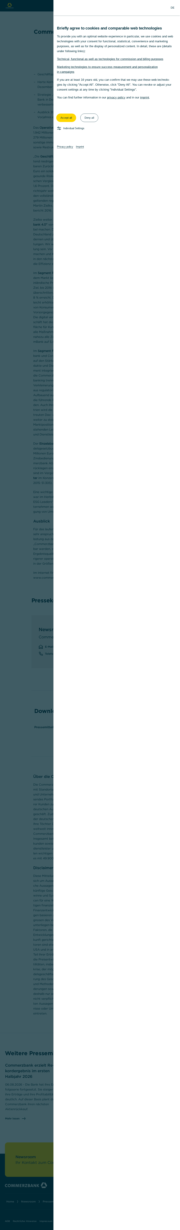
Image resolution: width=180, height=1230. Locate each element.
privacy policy (116, 97)
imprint (144, 97)
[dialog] (90, 615)
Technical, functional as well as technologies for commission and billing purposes (110, 59)
